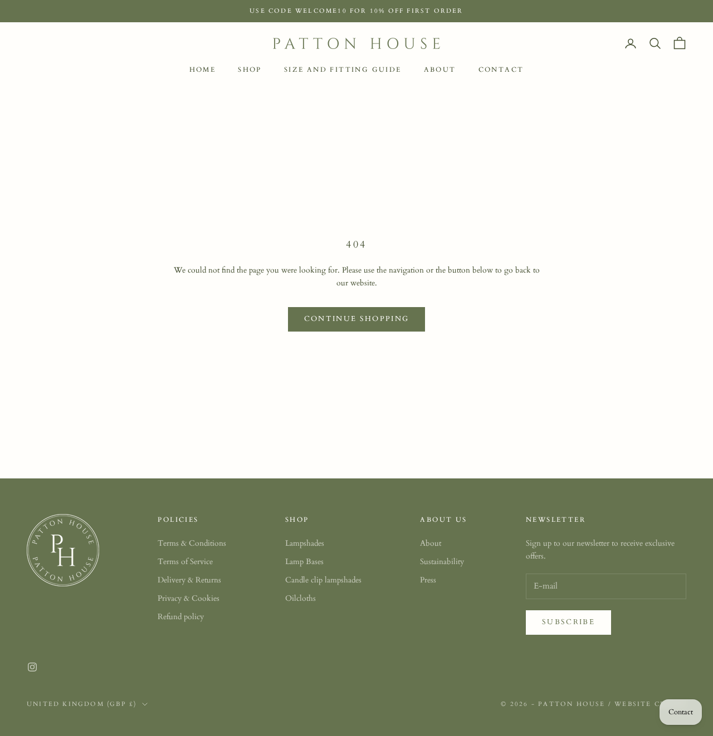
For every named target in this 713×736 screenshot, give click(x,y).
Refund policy (181, 616)
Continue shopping (356, 319)
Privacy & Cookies (188, 598)
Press (428, 580)
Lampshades (304, 543)
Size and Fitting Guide (343, 69)
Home (202, 69)
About (440, 69)
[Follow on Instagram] (32, 667)
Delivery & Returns (189, 580)
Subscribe (568, 622)
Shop (250, 69)
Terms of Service (185, 561)
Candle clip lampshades (323, 580)
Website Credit (650, 704)
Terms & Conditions (192, 543)
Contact (501, 69)
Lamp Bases (304, 561)
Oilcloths (300, 598)
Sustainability (442, 561)
